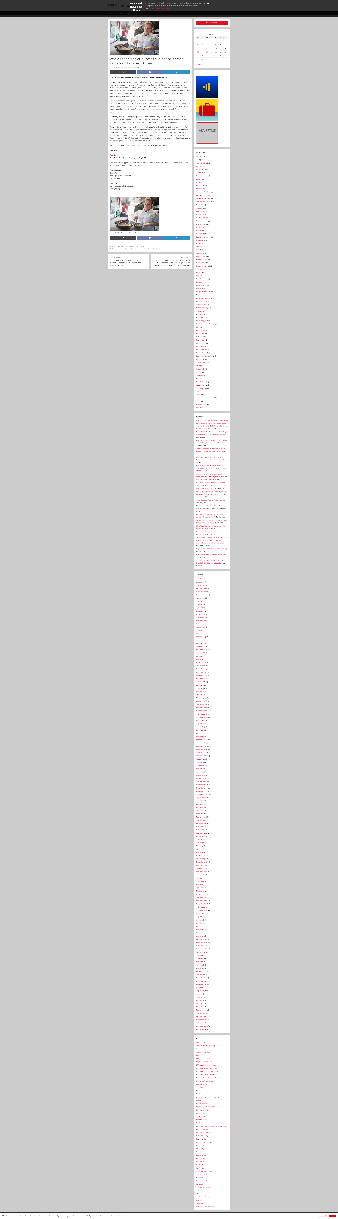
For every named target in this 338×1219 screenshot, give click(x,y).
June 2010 (199, 958)
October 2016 (200, 714)
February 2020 (201, 614)
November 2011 (201, 904)
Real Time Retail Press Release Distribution (211, 1126)
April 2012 (199, 888)
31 (202, 59)
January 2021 (200, 585)
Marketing (132, 246)
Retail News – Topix (203, 1132)
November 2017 (201, 672)
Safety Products (201, 362)
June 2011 (199, 920)
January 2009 (200, 1013)
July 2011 (199, 917)
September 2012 (201, 872)
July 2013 (199, 839)
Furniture (199, 243)
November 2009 (201, 981)
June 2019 (199, 630)
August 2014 (200, 797)
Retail (137, 246)
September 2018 (202, 650)
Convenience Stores (203, 202)
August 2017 (200, 682)
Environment (200, 224)
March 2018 (200, 659)
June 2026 (199, 579)
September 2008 (202, 1026)
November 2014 (201, 788)
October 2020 (201, 592)
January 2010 (200, 975)
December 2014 (201, 785)
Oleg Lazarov (200, 1116)
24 (202, 55)
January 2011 (200, 936)
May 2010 (199, 962)
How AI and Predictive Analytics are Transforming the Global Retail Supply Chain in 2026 (212, 468)
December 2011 (201, 900)
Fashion (199, 230)
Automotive (200, 169)
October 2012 (200, 868)
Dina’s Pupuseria (126, 249)
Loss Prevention (201, 279)
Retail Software (201, 349)
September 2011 (201, 910)
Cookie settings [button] (323, 1216)
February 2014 (201, 817)
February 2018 (201, 662)
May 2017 (199, 691)
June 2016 (199, 727)
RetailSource (200, 1158)
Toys (197, 391)
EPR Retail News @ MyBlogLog (207, 1071)
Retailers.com (201, 1155)
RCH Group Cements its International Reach (211, 554)
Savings (199, 366)
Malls (198, 282)
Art (197, 160)
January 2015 (200, 781)
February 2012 (201, 894)
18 (207, 52)
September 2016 (202, 717)
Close (206, 3)
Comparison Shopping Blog (205, 1046)
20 (216, 52)
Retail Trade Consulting (204, 356)
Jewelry (199, 269)
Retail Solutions (201, 353)
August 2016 (200, 720)
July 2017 (199, 685)
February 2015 (201, 778)
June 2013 (199, 843)
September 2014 (201, 794)
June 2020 (199, 604)
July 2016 (199, 723)
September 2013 (201, 833)
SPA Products (201, 375)
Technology (200, 388)
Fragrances (200, 240)
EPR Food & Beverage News (206, 1065)
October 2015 (200, 752)
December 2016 (201, 707)
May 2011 (199, 923)
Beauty (198, 179)
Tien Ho (113, 155)
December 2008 (201, 1016)
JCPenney (199, 1087)
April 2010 (199, 965)
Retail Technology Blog (204, 1142)
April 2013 (199, 849)
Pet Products (200, 317)
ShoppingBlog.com (202, 1174)
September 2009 (202, 987)
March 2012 (200, 891)
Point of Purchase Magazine (205, 1123)
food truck (134, 249)
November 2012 (201, 865)
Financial (199, 234)
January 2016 (200, 743)
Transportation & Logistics (205, 398)
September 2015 (201, 756)
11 (206, 48)
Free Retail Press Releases (205, 1081)
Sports (198, 378)
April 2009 (199, 1003)
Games (198, 247)
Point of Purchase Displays (205, 324)
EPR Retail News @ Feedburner (207, 1068)
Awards (198, 173)
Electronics (200, 218)
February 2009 (201, 1010)
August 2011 (200, 913)
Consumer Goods (202, 192)
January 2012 (200, 897)
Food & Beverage (117, 246)
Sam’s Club (200, 1168)
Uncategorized (201, 404)
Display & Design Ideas (204, 1062)
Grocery (126, 246)
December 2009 (201, 978)
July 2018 (199, 656)
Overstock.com (201, 1120)
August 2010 (200, 952)
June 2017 (199, 688)
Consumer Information (204, 195)
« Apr (198, 64)
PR (197, 327)
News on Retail (201, 1113)
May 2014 (199, 807)
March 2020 (200, 611)
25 (207, 55)
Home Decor (200, 263)
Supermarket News (203, 1187)
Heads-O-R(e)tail (202, 1084)
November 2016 (201, 711)
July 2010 (199, 955)
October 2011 (200, 907)
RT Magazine (200, 1165)
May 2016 (199, 730)
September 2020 (202, 595)
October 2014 (200, 791)
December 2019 (201, 621)
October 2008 (201, 1023)
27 (216, 55)
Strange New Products (204, 1181)
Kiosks (198, 272)
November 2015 (201, 749)
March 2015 (200, 775)
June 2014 (199, 804)
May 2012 (199, 884)
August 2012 (200, 875)
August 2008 (200, 1029)
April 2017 (199, 695)
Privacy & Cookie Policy (162, 8)
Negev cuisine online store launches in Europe (212, 549)
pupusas (140, 249)
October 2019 (200, 624)
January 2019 (200, 640)
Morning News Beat (203, 1110)
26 (211, 55)
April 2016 (199, 733)
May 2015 (199, 769)
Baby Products (201, 176)
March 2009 (200, 1007)
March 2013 (200, 852)
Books (198, 182)
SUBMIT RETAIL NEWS (212, 23)
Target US (199, 1190)
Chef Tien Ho (116, 249)
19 (211, 52)
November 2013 (201, 826)
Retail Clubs (200, 340)
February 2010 (201, 971)
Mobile (198, 295)
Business (199, 185)
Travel (198, 401)
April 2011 (199, 926)
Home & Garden (201, 259)
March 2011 (200, 929)
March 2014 (200, 814)
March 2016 (200, 736)
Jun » (203, 64)
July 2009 (199, 994)
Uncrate (199, 1200)
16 (198, 52)
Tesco (198, 1194)
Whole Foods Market (150, 249)
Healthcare (200, 256)
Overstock (199, 314)
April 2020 (199, 608)
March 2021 (200, 582)
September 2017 (201, 678)
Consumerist (200, 1049)
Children (199, 189)
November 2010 (201, 942)
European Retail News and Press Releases (210, 1078)
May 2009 (199, 1000)
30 (198, 59)
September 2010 (202, 949)
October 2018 (200, 646)
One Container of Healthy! (205, 488)
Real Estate (200, 330)
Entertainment (201, 221)
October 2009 (201, 984)
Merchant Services (202, 292)
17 (202, 52)
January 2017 (200, 704)
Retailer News (201, 1152)
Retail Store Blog (202, 1136)
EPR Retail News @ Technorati (206, 1075)
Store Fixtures (201, 382)
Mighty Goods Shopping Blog (206, 1107)
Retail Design (200, 343)
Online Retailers (201, 304)
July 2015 (199, 762)
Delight (198, 1055)
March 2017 (200, 698)
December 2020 (201, 588)
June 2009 (199, 997)
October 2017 (200, 675)
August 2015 (200, 759)
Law (197, 275)
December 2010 (201, 939)
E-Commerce (201, 214)
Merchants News (202, 1103)
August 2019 (200, 627)
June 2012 (199, 881)
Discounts (199, 211)
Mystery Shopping (202, 301)
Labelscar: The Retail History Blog (207, 1097)
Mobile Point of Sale (203, 298)
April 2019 (199, 633)
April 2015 (199, 772)
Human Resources (202, 266)
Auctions (199, 166)
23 (198, 55)
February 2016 (201, 740)
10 (202, 48)
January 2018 (200, 666)
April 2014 (199, 810)
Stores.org (199, 1177)
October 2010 (200, 946)
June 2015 (199, 765)
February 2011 (201, 933)
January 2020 (200, 617)
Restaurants (200, 333)
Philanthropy (200, 321)
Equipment (200, 227)
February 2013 (201, 855)
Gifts (197, 250)
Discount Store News (203, 1058)
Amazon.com (200, 1042)
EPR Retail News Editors (133, 67)
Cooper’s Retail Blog (203, 1052)
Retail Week (200, 1145)
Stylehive (199, 1184)
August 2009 (200, 991)
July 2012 (199, 878)
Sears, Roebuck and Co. (204, 1171)
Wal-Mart (199, 1203)
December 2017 (201, 669)
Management (201, 285)
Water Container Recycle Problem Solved (210, 500)
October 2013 (200, 830)
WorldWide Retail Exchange (206, 1206)
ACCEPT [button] (332, 1216)
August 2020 (200, 598)
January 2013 (200, 859)
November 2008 (201, 1020)
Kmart (198, 1091)
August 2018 (200, 653)
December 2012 (201, 862)
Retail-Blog (200, 1149)
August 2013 (200, 836)
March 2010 (200, 968)
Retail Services (201, 346)
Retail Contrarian (202, 1129)
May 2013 (199, 846)
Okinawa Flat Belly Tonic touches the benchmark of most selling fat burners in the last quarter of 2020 (211, 476)
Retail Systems (201, 1139)
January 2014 (200, 820)
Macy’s (198, 1100)
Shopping (199, 369)
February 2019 (201, 637)
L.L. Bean (199, 1094)
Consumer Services (203, 198)
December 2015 (201, 746)
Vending (199, 407)
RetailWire (200, 1161)
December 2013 (201, 823)
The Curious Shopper (203, 1197)
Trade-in (199, 395)
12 (211, 48)
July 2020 (199, 601)
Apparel (199, 156)
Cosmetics (200, 205)
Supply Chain (200, 385)
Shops (198, 372)
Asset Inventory (201, 163)
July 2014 (199, 801)
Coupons (199, 208)
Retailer (142, 246)
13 (216, 48)
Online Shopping (202, 308)
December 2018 (201, 643)
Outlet (198, 311)
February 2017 (201, 701)
